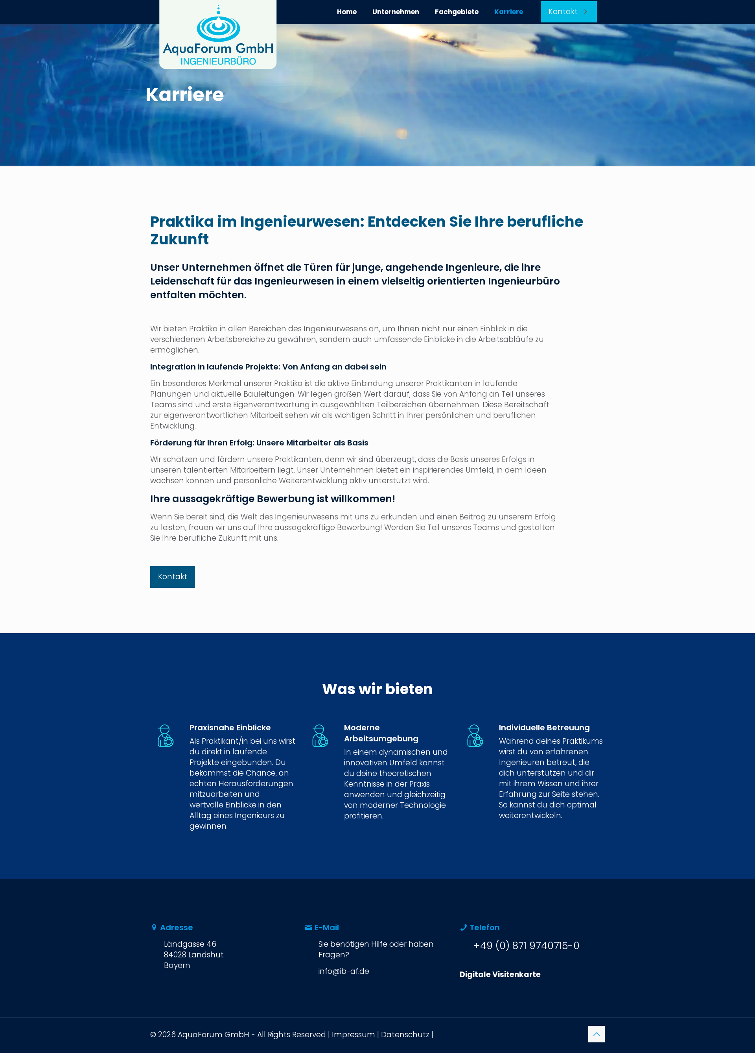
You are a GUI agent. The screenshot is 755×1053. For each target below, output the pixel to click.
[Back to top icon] (596, 1034)
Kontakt (563, 11)
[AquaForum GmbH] (218, 35)
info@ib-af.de (344, 971)
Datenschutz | (407, 1034)
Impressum (353, 1034)
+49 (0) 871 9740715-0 (526, 946)
